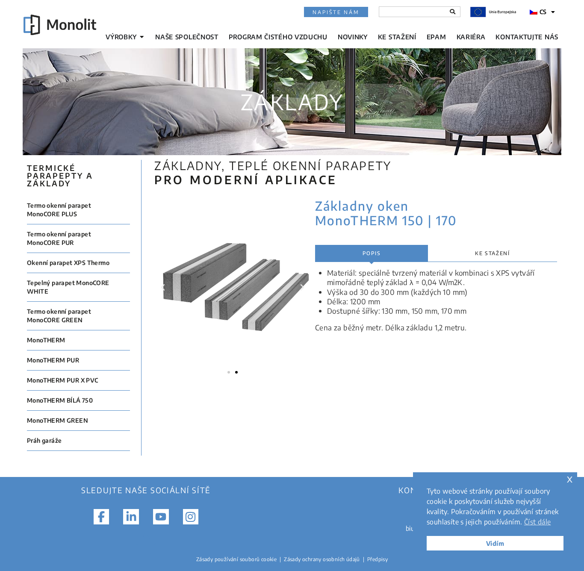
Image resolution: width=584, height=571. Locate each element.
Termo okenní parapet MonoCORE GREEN (59, 316)
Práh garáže (44, 440)
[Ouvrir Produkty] (142, 37)
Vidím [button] (495, 543)
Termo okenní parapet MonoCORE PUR (59, 238)
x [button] (569, 478)
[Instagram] (190, 516)
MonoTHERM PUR (53, 360)
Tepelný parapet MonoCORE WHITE (68, 287)
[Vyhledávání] (452, 12)
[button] (163, 287)
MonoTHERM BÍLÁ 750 (60, 400)
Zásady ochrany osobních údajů (322, 559)
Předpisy (377, 559)
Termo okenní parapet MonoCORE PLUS (59, 210)
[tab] (371, 253)
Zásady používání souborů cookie (236, 559)
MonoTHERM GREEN (57, 420)
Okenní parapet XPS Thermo (68, 262)
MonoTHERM (46, 340)
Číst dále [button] (537, 522)
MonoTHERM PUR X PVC (62, 380)
